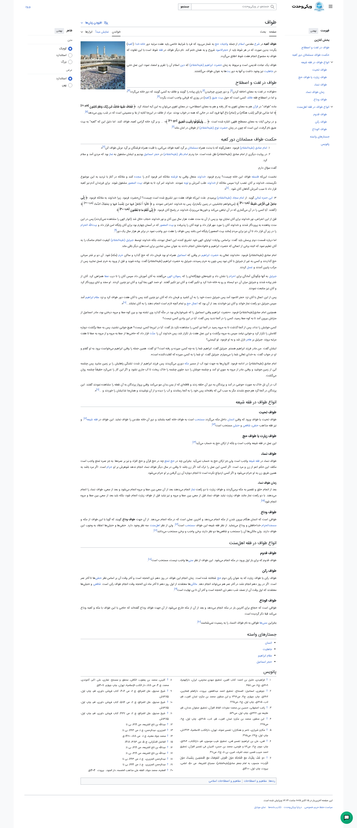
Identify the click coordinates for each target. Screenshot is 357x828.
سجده (137, 176)
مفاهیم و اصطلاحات (255, 781)
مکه (186, 363)
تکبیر (197, 282)
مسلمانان (193, 148)
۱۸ (150, 559)
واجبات (224, 44)
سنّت (152, 333)
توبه (186, 183)
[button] (330, 7)
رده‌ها (272, 781)
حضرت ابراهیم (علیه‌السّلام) (205, 65)
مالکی (193, 584)
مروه (115, 312)
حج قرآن (151, 461)
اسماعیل (181, 255)
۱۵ (263, 501)
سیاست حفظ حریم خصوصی (318, 807)
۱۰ (124, 302)
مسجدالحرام (269, 525)
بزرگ (64, 62)
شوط (155, 50)
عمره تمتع (100, 461)
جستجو (185, 6)
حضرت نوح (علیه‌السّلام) (213, 128)
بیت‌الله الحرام (89, 225)
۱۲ (85, 419)
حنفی (255, 425)
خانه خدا (140, 44)
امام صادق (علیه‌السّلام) (253, 148)
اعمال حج (192, 303)
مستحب (200, 419)
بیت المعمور (135, 183)
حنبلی (236, 425)
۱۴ (194, 442)
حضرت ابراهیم (210, 255)
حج (217, 44)
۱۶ (176, 524)
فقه (161, 50)
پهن (64, 85)
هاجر (248, 339)
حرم (120, 255)
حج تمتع (169, 461)
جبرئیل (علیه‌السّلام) (122, 240)
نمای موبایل (260, 807)
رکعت (199, 489)
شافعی (246, 425)
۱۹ (175, 589)
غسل (250, 267)
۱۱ (97, 390)
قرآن (255, 106)
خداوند (201, 176)
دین (182, 65)
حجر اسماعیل (151, 154)
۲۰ (199, 622)
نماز (111, 154)
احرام (232, 276)
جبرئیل (272, 276)
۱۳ (213, 425)
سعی (107, 489)
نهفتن (313, 31)
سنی (190, 560)
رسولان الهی (174, 276)
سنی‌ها (263, 623)
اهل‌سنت (155, 525)
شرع (257, 44)
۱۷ (155, 531)
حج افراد (137, 461)
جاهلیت (268, 71)
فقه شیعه (92, 419)
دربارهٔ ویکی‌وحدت (293, 807)
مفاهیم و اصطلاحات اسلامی (225, 781)
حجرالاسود (222, 50)
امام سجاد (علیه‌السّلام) (230, 197)
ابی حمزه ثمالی (264, 197)
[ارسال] (346, 817)
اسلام (241, 44)
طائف (250, 97)
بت (228, 71)
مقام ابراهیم (92, 297)
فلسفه (255, 176)
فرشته (174, 176)
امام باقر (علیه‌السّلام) (175, 154)
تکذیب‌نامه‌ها (274, 807)
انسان (230, 419)
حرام (109, 467)
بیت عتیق (217, 97)
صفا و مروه (143, 489)
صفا (107, 276)
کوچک (63, 49)
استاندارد (61, 55)
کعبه (130, 44)
